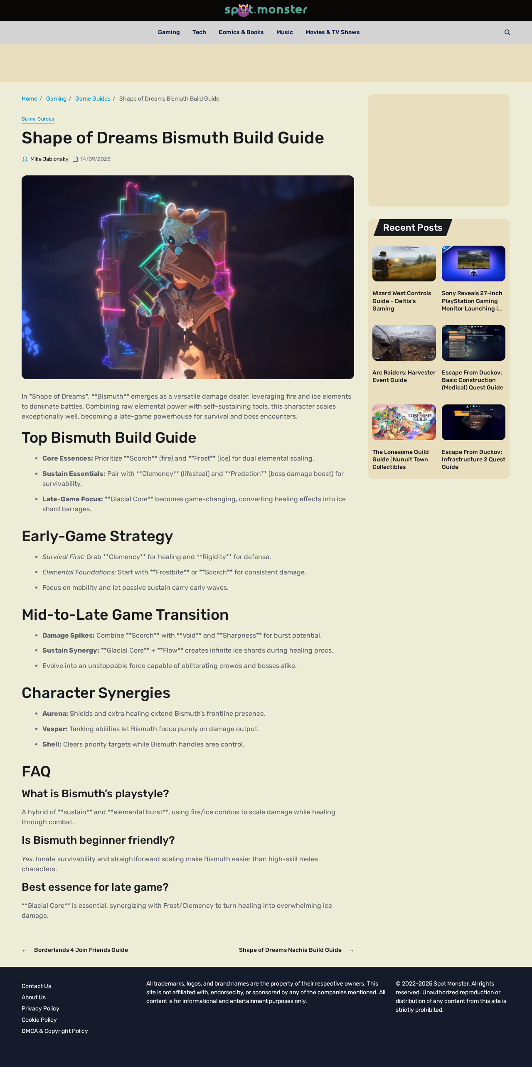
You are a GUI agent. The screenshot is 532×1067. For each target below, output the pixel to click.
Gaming (169, 32)
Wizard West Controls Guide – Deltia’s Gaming (401, 301)
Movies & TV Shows (332, 32)
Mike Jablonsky (49, 159)
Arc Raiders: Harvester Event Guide (404, 376)
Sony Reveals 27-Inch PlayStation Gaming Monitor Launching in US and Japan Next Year (472, 308)
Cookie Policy (39, 1019)
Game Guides (38, 119)
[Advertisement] (266, 63)
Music (284, 32)
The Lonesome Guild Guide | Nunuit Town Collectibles (400, 459)
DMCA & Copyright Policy (55, 1031)
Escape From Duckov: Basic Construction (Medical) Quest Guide (472, 380)
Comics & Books (241, 32)
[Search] (507, 32)
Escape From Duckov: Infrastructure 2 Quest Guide (473, 459)
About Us (34, 997)
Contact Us (36, 986)
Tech (199, 32)
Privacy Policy (40, 1008)
